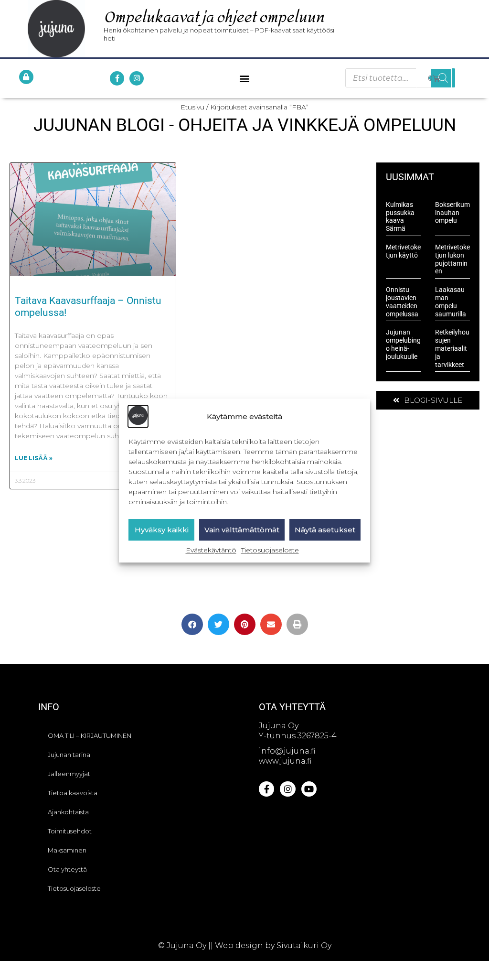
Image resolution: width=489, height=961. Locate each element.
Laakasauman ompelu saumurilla (450, 301)
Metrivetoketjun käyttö (403, 251)
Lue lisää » (34, 458)
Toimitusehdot (70, 831)
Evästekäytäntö (211, 550)
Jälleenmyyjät (69, 773)
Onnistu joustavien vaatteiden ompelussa (402, 301)
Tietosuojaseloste (270, 550)
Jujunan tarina (69, 754)
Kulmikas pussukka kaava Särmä (400, 216)
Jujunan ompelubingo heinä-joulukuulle (403, 344)
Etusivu (192, 107)
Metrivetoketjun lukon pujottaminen (452, 259)
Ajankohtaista (68, 812)
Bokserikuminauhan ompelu (452, 213)
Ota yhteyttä (67, 869)
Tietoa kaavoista (72, 793)
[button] (244, 78)
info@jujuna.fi (287, 751)
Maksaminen (67, 850)
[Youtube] (309, 789)
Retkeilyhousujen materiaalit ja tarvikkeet (452, 348)
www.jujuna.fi (285, 761)
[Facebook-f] (117, 78)
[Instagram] (136, 78)
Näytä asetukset (325, 529)
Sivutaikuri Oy (303, 945)
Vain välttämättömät (241, 529)
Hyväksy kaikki (162, 529)
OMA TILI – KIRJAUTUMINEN (89, 735)
